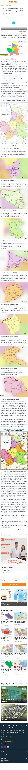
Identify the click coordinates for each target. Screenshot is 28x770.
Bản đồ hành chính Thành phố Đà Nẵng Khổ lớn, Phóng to (20, 671)
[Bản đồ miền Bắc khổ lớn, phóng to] (7, 632)
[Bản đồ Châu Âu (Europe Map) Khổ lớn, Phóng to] (20, 616)
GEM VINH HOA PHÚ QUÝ (8, 699)
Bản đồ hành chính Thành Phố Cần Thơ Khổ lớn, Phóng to (7, 622)
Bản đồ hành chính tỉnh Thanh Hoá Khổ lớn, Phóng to (20, 655)
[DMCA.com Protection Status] (4, 761)
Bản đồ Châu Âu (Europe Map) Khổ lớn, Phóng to (20, 622)
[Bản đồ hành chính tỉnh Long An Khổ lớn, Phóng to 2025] (20, 632)
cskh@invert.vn (9, 741)
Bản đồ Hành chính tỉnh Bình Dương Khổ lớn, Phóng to (6, 671)
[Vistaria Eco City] (14, 712)
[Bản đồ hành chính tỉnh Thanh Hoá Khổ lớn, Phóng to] (20, 648)
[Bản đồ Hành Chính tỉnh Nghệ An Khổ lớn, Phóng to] (7, 648)
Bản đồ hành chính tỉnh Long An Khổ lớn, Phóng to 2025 (20, 638)
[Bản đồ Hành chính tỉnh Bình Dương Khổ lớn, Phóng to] (7, 664)
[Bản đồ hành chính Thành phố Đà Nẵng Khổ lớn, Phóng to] (20, 664)
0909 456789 (13, 739)
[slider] (11, 29)
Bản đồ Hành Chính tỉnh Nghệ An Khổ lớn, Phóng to (7, 654)
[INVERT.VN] (14, 1)
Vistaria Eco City (6, 716)
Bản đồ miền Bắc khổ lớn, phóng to (6, 638)
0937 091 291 (6, 739)
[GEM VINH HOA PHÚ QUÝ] (14, 695)
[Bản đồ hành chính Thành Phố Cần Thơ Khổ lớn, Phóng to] (7, 616)
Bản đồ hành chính (6, 5)
